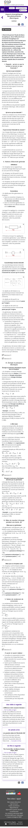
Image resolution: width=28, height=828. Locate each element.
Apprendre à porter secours (14, 809)
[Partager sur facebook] (23, 25)
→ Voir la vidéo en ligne (9, 710)
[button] (6, 29)
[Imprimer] (20, 25)
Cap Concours (14, 804)
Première (11, 8)
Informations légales (10, 822)
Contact (20, 822)
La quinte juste (14, 811)
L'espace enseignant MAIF (14, 817)
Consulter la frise (16, 741)
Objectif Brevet (14, 808)
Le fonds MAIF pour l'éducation (14, 815)
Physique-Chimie (22, 8)
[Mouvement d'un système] (2, 17)
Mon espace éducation (14, 802)
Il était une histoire (14, 806)
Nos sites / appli (14, 798)
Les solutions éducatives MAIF (14, 813)
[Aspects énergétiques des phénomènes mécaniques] (26, 17)
